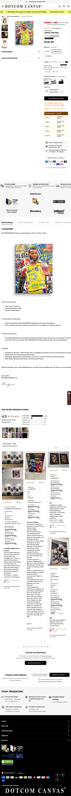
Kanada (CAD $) (9, 773)
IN (66, 62)
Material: (50, 47)
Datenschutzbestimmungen (47, 681)
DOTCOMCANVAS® (12, 785)
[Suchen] (59, 6)
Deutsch (20, 773)
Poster (48, 51)
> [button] (51, 646)
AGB (59, 681)
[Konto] (64, 6)
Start (2, 16)
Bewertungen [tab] (7, 444)
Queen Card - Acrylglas (56, 520)
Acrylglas (48, 56)
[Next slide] (4, 45)
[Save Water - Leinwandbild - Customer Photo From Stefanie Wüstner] (18, 430)
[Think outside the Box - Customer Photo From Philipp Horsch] (5, 430)
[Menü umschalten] (2, 6)
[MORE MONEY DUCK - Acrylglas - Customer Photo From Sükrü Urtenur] (5, 435)
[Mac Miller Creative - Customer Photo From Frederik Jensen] (25, 435)
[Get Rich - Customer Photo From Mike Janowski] (18, 435)
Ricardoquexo (54, 35)
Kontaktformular (47, 656)
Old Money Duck (54, 625)
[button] (6, 588)
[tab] (7, 223)
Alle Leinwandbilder (13, 16)
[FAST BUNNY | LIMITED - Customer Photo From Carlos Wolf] (12, 435)
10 (47, 646)
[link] (35, 201)
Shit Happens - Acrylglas (11, 575)
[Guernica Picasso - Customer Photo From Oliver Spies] (12, 430)
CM (63, 62)
